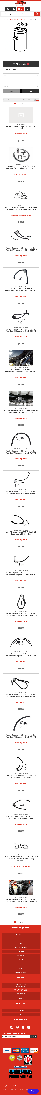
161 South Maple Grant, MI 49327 (21, 985)
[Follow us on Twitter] (16, 1027)
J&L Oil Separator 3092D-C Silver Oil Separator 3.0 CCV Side (21, 777)
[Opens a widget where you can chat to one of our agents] (33, 1091)
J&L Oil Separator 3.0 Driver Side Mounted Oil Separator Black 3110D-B (21, 655)
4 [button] (20, 922)
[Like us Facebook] (11, 1027)
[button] (13, 922)
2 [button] (16, 922)
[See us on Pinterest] (22, 1027)
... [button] (24, 922)
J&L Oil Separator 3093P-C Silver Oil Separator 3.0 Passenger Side (21, 817)
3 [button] (18, 922)
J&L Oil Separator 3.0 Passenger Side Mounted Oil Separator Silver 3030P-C (21, 900)
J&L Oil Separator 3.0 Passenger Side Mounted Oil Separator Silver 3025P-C (21, 574)
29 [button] (27, 922)
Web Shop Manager (12, 1091)
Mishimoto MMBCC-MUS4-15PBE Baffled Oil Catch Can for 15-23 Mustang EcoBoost (21, 859)
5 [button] (22, 922)
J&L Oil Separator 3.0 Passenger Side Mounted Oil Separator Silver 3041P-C (21, 614)
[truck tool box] (20, 1080)
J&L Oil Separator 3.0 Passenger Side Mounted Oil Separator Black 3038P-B (21, 736)
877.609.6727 (21, 994)
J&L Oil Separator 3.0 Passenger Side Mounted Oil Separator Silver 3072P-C (21, 695)
